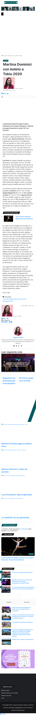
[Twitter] (17, 346)
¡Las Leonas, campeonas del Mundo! (22, 572)
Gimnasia (19, 55)
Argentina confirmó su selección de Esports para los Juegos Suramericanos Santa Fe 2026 (22, 581)
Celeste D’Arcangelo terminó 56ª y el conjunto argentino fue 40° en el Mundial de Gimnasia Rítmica (18, 364)
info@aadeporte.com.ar (21, 707)
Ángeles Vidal (18, 88)
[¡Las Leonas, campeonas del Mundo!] (6, 575)
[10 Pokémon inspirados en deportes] (6, 624)
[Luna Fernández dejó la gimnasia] (18, 484)
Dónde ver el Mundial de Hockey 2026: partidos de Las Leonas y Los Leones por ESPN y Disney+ (23, 616)
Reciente (26, 602)
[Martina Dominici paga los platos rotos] (18, 433)
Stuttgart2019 (8, 301)
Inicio (5, 55)
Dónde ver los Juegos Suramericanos (23, 639)
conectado (24, 529)
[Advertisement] (18, 34)
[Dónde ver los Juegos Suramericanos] (6, 642)
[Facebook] (14, 346)
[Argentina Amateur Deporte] (11, 2)
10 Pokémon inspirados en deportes (22, 622)
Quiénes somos (5, 690)
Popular (9, 602)
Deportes (11, 55)
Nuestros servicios (6, 695)
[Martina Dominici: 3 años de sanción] (18, 458)
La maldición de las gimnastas (15, 517)
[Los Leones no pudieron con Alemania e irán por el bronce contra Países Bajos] (6, 589)
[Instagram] (19, 346)
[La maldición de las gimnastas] (18, 507)
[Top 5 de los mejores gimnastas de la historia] (8, 219)
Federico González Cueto (18, 710)
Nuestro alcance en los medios (9, 693)
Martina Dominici (20, 299)
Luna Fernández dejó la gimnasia (16, 494)
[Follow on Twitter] (22, 88)
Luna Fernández (8, 299)
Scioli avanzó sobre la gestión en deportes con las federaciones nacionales (21, 609)
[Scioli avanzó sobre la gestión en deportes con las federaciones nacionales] (6, 610)
